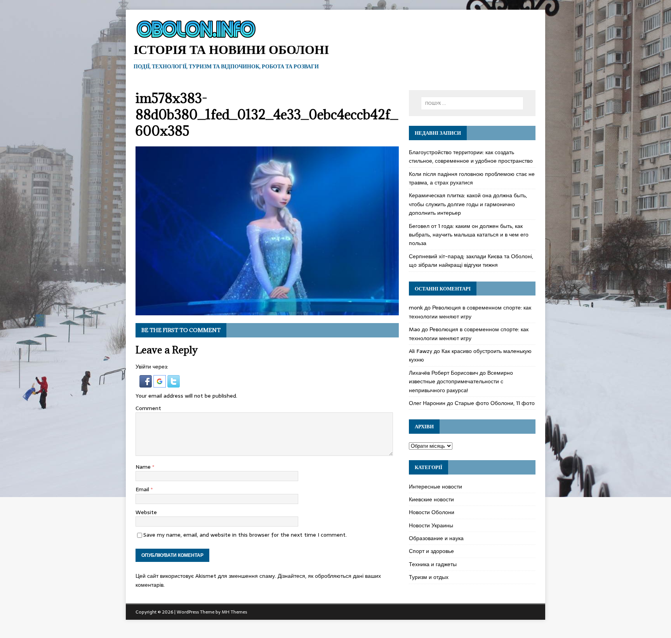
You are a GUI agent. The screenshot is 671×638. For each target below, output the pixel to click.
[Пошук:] (472, 103)
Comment (148, 408)
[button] (146, 383)
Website (146, 512)
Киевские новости (431, 499)
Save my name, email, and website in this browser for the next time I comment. (245, 534)
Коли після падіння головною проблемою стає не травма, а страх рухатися (472, 178)
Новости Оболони (431, 512)
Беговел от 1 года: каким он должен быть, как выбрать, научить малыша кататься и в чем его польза (468, 235)
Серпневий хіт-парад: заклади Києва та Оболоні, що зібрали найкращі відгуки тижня (471, 260)
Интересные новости (435, 486)
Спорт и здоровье (431, 551)
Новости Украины (431, 525)
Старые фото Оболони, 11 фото (495, 403)
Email (143, 489)
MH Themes (234, 612)
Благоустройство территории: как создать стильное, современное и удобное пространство (471, 156)
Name (144, 466)
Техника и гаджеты (433, 564)
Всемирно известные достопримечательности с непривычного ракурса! (461, 382)
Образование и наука (436, 538)
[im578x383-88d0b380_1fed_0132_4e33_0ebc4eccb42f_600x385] (267, 311)
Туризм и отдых (428, 577)
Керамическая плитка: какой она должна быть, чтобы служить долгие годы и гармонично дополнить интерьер (468, 204)
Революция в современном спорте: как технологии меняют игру (470, 311)
